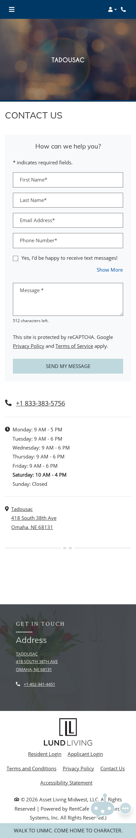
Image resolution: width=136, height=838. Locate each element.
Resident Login (44, 753)
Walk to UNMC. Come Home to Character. (68, 830)
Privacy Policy (28, 345)
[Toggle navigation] (11, 9)
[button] (112, 9)
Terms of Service (74, 345)
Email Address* (37, 220)
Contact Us (112, 768)
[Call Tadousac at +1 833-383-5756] (124, 9)
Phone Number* (38, 240)
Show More (110, 269)
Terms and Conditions (31, 768)
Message (32, 290)
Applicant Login (85, 753)
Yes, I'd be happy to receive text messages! (69, 257)
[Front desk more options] (125, 808)
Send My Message (68, 366)
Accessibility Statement (66, 782)
